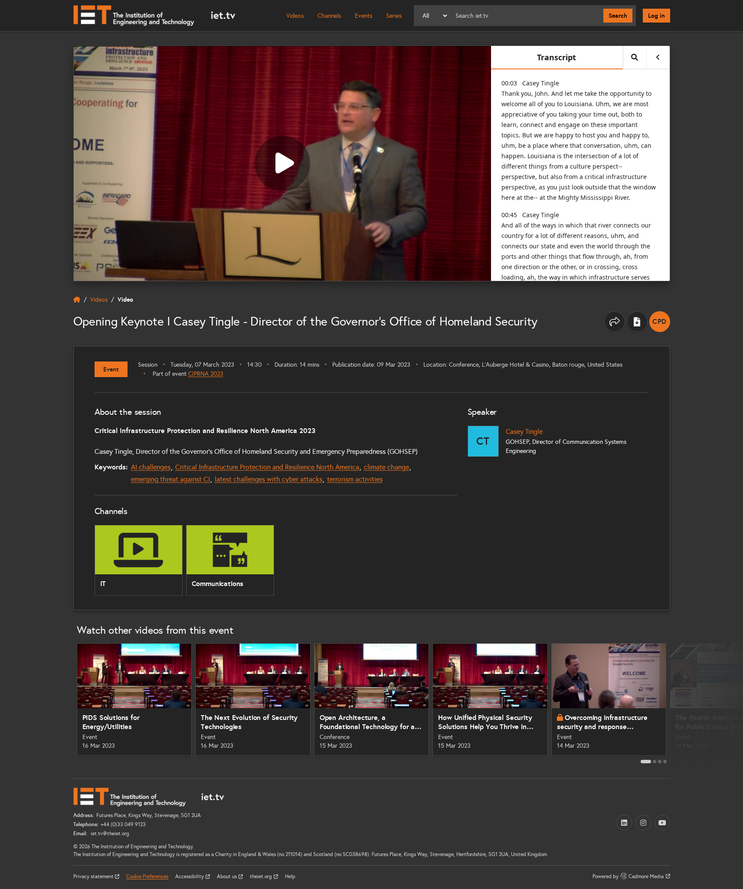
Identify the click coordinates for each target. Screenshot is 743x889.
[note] (659, 321)
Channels (329, 16)
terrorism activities (355, 479)
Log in (656, 16)
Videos (295, 16)
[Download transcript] (637, 321)
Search (618, 16)
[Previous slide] (63, 703)
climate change (386, 467)
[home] (76, 299)
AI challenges (150, 467)
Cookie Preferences (147, 876)
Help (290, 876)
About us (227, 876)
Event (111, 369)
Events (363, 16)
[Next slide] (679, 703)
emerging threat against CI (170, 479)
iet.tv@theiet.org (109, 833)
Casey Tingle (524, 431)
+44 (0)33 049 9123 (123, 824)
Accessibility (190, 876)
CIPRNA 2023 (205, 374)
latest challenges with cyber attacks (268, 479)
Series (394, 16)
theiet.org (261, 876)
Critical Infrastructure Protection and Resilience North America (267, 467)
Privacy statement (94, 876)
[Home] (154, 15)
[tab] (646, 761)
